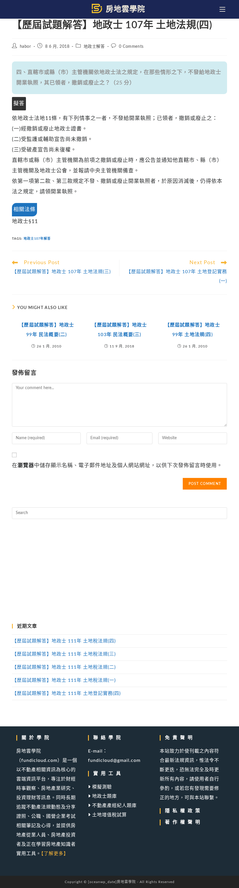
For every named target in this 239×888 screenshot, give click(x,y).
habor (25, 47)
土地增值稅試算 (109, 815)
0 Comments (131, 47)
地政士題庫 (104, 796)
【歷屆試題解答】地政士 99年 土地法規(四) (192, 330)
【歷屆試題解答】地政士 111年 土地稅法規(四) (64, 641)
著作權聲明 (184, 822)
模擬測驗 (101, 787)
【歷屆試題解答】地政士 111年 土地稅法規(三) (64, 654)
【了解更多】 (54, 853)
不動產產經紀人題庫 (114, 805)
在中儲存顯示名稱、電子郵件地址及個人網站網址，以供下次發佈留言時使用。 (117, 465)
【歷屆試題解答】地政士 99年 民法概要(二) (46, 330)
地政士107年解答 (37, 238)
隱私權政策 (184, 810)
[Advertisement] (119, 571)
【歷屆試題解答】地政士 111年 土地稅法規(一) (64, 680)
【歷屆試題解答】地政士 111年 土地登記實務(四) (66, 693)
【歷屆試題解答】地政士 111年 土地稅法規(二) (64, 667)
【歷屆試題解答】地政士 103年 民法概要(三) (119, 330)
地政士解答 (94, 47)
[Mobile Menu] (223, 9)
